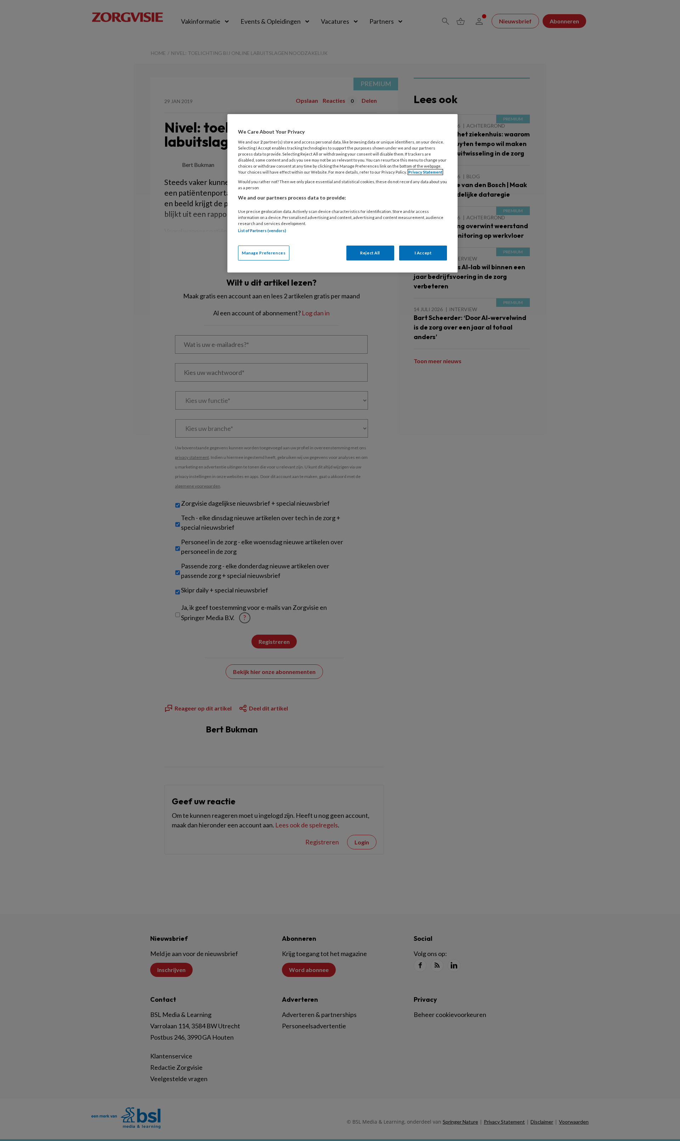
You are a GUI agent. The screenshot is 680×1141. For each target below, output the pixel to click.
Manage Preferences (263, 253)
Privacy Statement (425, 172)
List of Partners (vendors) (262, 230)
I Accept (423, 253)
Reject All (370, 253)
